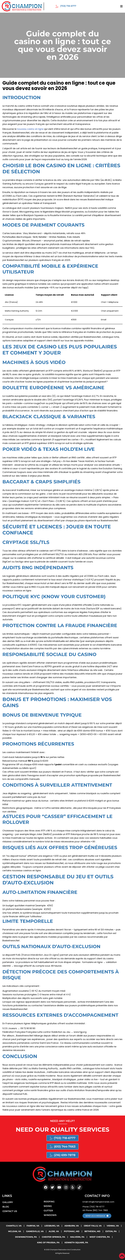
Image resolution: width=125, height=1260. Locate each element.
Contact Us (9, 1211)
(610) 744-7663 (100, 1210)
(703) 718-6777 (96, 1206)
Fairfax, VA (33, 1226)
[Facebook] (46, 1187)
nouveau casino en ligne (30, 128)
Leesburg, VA (51, 1226)
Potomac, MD (71, 1231)
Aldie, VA (54, 1231)
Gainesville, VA (35, 1231)
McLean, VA (14, 1231)
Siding (48, 1206)
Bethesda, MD (92, 1231)
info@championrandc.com (101, 1201)
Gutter (48, 1210)
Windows (50, 1215)
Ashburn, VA (71, 1226)
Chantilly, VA (13, 1226)
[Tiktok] (79, 1187)
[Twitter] (52, 1187)
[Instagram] (66, 1187)
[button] (106, 6)
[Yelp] (73, 1187)
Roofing (49, 1201)
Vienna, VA (113, 1226)
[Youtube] (59, 1187)
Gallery (7, 1202)
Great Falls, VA (93, 1226)
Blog (5, 1206)
